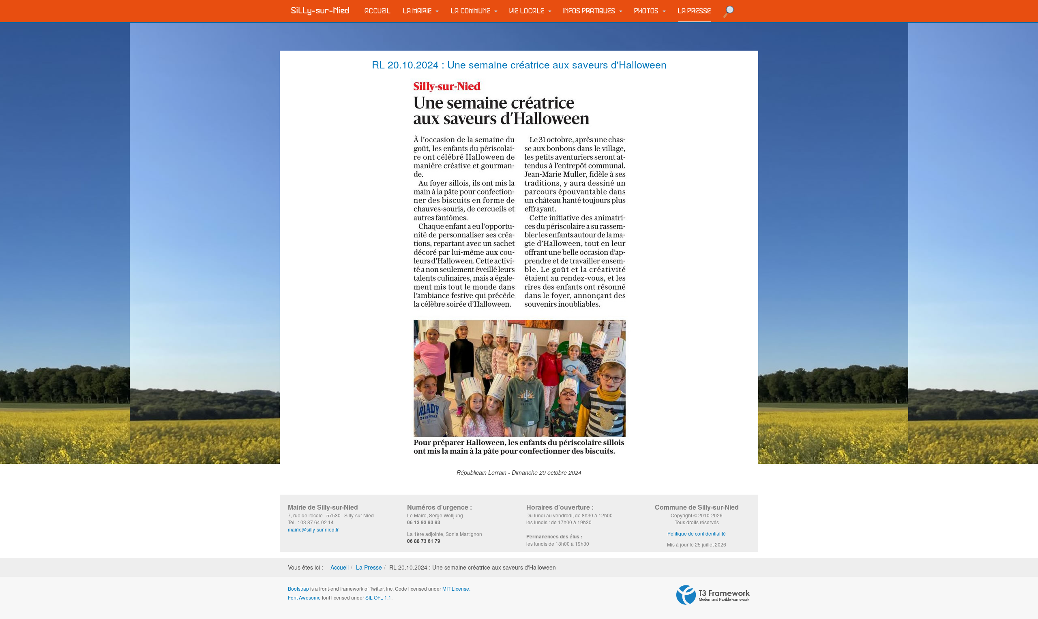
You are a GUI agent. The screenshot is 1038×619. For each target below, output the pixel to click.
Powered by (713, 595)
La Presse (694, 11)
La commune (471, 11)
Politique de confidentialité (696, 533)
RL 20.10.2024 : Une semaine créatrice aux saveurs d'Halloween (519, 64)
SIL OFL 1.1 (378, 597)
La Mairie (418, 11)
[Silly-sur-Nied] (320, 11)
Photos (648, 11)
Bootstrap (298, 588)
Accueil (378, 11)
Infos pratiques (590, 11)
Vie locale (528, 11)
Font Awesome (304, 597)
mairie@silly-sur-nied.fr (313, 529)
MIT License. (456, 588)
